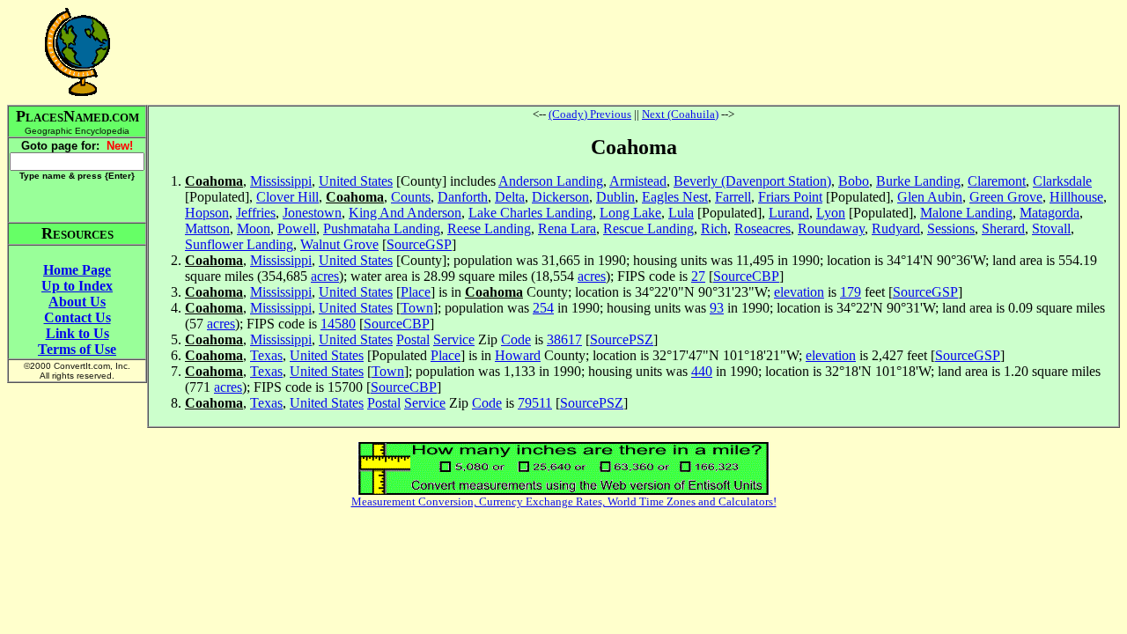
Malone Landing (966, 212)
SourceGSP (419, 244)
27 (698, 276)
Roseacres (762, 228)
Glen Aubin (929, 196)
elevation (799, 291)
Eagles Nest (675, 196)
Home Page (77, 269)
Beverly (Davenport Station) (752, 180)
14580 (338, 323)
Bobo (853, 180)
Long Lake (630, 212)
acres (325, 276)
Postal (413, 339)
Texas (266, 355)
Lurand (789, 212)
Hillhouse (1076, 196)
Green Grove (1005, 196)
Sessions (951, 228)
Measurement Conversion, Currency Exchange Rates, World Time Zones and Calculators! (564, 501)
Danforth (463, 196)
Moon (253, 228)
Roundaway (831, 228)
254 (543, 307)
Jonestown (312, 212)
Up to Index (77, 285)
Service (454, 339)
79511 (535, 402)
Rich (714, 228)
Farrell (733, 196)
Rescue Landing (648, 228)
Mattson (207, 228)
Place (416, 291)
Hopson (207, 212)
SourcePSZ (621, 339)
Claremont (997, 180)
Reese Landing (489, 228)
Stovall (1051, 228)
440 (701, 371)
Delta (510, 196)
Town (417, 307)
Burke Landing (918, 180)
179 (850, 291)
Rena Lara (567, 228)
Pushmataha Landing (381, 228)
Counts (411, 196)
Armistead (638, 180)
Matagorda (1049, 212)
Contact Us (77, 317)
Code (516, 339)
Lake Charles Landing (530, 212)
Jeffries (256, 212)
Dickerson (560, 196)
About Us (77, 301)
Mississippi (281, 180)
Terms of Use (77, 349)
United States (356, 180)
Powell (296, 228)
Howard (518, 355)
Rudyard (896, 228)
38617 (564, 339)
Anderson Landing (550, 180)
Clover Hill (287, 196)
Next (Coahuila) (680, 114)
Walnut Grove (339, 244)
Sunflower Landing (239, 244)
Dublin (615, 196)
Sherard (1003, 228)
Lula (681, 212)
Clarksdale (1062, 180)
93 (717, 307)
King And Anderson (405, 212)
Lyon (830, 212)
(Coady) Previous (590, 114)
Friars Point (790, 196)
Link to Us (77, 333)
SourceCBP (746, 276)
